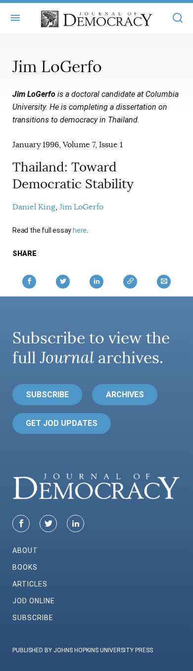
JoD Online (33, 601)
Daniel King (33, 207)
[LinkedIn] (75, 523)
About (25, 550)
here (80, 230)
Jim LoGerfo (81, 207)
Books (25, 567)
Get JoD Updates (61, 423)
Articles (30, 584)
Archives (125, 394)
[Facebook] (21, 523)
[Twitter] (48, 523)
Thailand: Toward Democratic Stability (73, 175)
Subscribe (47, 394)
